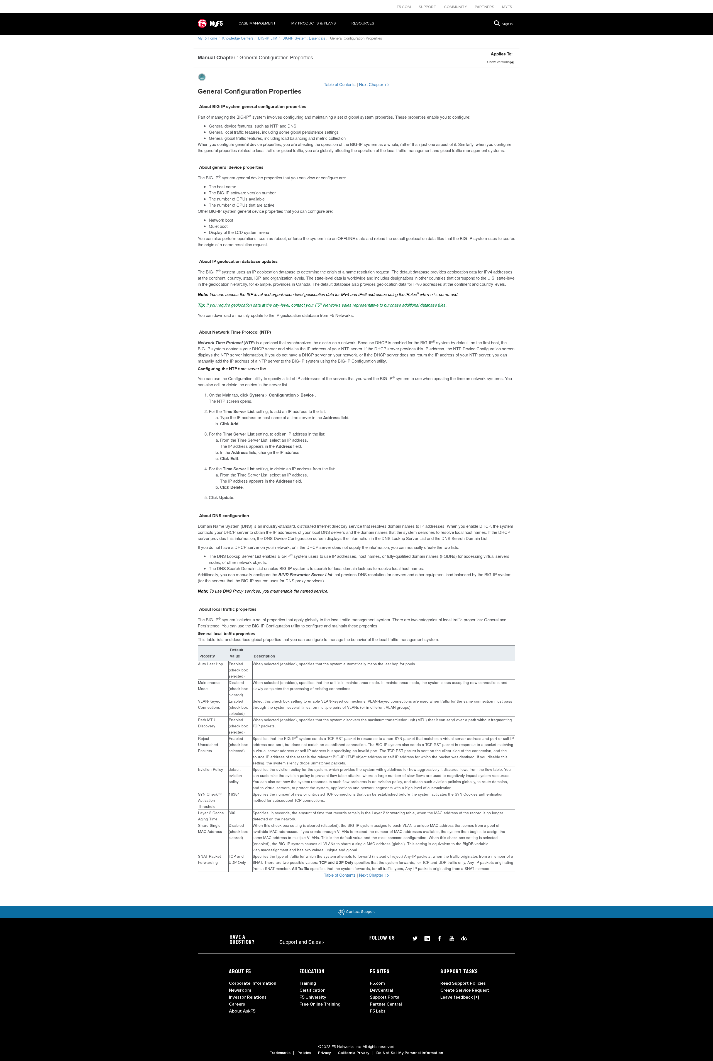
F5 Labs (377, 1011)
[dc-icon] (461, 938)
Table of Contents (340, 84)
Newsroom (240, 990)
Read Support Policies (463, 983)
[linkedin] (425, 938)
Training (307, 983)
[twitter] (413, 938)
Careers (237, 1004)
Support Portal (385, 997)
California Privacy (353, 1053)
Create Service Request (464, 990)
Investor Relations (248, 997)
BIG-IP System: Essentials (303, 38)
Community (456, 6)
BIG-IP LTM (267, 38)
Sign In (507, 24)
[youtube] (449, 938)
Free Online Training (320, 1004)
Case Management (257, 23)
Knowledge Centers (237, 38)
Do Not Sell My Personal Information (409, 1053)
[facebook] (437, 938)
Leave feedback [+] (459, 997)
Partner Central (386, 1004)
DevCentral (381, 990)
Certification (312, 990)
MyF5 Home (207, 38)
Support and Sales (301, 941)
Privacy (324, 1053)
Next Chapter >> (374, 84)
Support (428, 6)
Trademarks (280, 1053)
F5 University (312, 997)
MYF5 (507, 6)
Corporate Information (252, 983)
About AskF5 (242, 1011)
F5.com (404, 6)
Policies (304, 1053)
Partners (485, 6)
